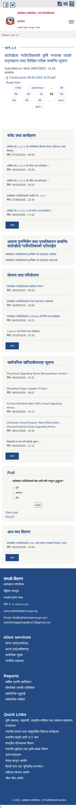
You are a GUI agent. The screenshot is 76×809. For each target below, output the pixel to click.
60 (28, 94)
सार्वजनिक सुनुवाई (15, 693)
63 (61, 94)
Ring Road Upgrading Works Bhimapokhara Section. (37, 373)
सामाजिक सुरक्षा (14, 655)
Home (5, 35)
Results (10, 516)
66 (40, 100)
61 (41, 94)
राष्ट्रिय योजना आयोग (17, 772)
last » (38, 106)
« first (17, 87)
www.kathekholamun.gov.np (20, 610)
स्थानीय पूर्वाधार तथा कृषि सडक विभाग (26, 749)
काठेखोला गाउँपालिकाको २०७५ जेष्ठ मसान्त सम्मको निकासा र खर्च (36, 542)
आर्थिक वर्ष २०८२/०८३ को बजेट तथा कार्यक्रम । (29, 210)
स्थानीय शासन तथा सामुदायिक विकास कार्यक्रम (32, 731)
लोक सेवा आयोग (14, 778)
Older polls (12, 512)
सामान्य (19, 492)
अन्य (12, 225)
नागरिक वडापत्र (14, 661)
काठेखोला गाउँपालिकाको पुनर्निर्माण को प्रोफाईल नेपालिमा (31, 254)
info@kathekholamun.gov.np (29, 617)
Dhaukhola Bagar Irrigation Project (27, 388)
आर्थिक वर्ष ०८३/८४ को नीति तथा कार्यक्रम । (28, 180)
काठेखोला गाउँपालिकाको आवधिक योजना (25, 286)
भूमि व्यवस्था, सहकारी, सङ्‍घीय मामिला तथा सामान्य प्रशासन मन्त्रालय (38, 723)
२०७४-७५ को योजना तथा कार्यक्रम (23, 331)
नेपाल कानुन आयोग (16, 761)
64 (14, 100)
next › (61, 100)
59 (16, 94)
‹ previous (37, 87)
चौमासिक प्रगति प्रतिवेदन (20, 688)
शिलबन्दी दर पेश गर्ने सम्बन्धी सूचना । (24, 441)
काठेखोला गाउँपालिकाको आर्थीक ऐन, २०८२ (26, 195)
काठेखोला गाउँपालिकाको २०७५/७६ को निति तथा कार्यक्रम (33, 316)
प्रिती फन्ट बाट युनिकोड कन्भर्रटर (24, 766)
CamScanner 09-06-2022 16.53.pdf (32, 77)
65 (27, 100)
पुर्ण (17, 487)
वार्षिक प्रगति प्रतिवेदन (18, 682)
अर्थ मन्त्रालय (13, 755)
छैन (17, 497)
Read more (13, 82)
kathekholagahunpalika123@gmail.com (27, 622)
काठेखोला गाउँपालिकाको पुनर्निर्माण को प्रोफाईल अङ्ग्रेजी (31, 260)
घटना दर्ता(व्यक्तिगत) (17, 649)
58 (61, 87)
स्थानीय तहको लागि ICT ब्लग (22, 737)
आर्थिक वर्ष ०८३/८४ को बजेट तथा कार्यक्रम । (28, 165)
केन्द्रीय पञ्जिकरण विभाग (19, 743)
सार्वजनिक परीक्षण (15, 699)
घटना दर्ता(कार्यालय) (16, 643)
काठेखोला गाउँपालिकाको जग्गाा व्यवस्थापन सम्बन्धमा (30, 301)
